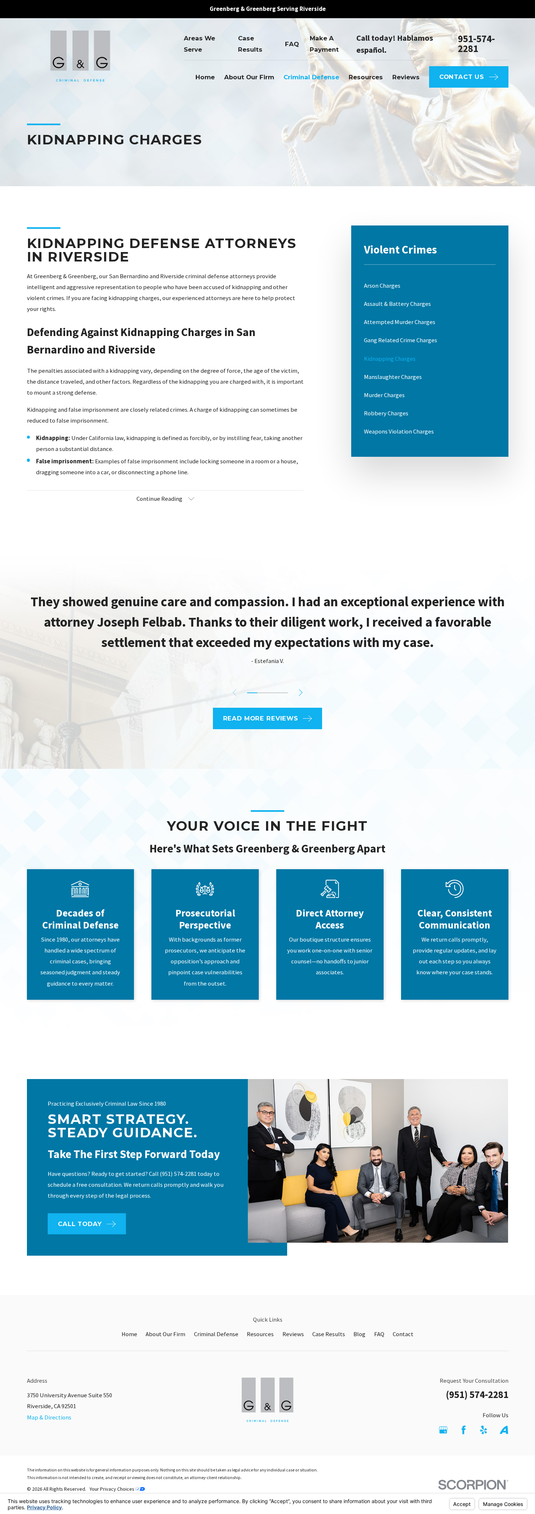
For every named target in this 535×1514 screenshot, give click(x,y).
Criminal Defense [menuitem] (311, 77)
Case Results (328, 1334)
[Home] (80, 60)
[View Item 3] (273, 692)
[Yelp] (483, 1430)
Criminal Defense (216, 1334)
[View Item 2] (262, 692)
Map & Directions (49, 1417)
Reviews (293, 1334)
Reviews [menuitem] (406, 77)
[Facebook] (463, 1430)
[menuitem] (430, 286)
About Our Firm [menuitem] (249, 77)
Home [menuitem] (205, 77)
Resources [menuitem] (366, 77)
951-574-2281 (476, 44)
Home (129, 1334)
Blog (359, 1334)
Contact (403, 1334)
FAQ (292, 44)
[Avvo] (504, 1430)
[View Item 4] (283, 692)
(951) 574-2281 (477, 1395)
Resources (260, 1334)
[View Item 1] (252, 692)
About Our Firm (165, 1334)
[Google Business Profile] (443, 1430)
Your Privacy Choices (112, 1489)
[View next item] (300, 692)
